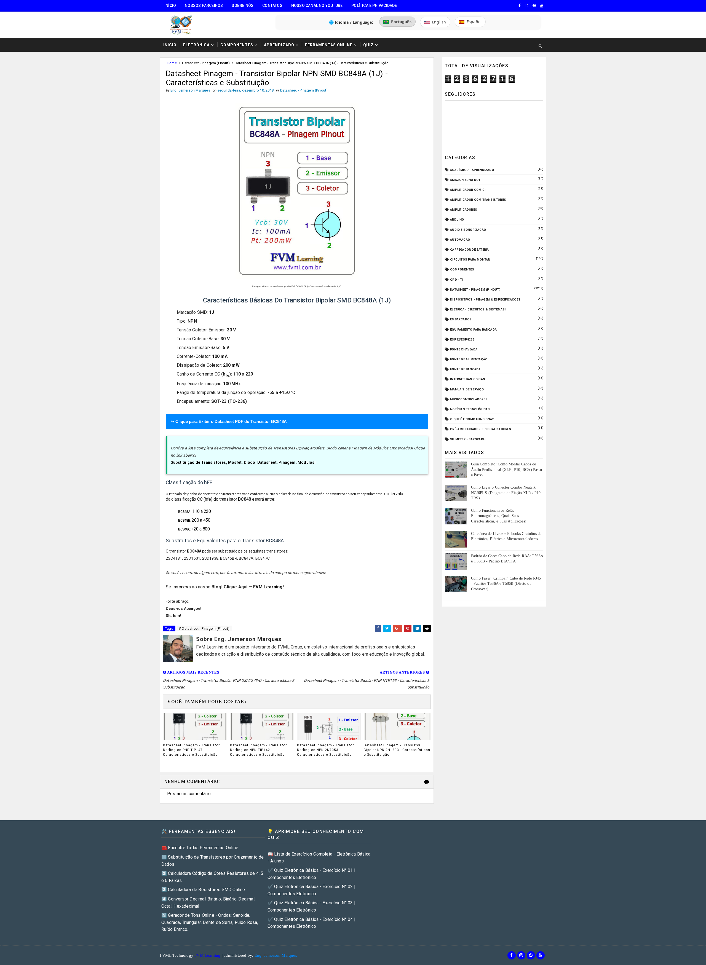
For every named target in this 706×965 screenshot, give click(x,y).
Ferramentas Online (328, 45)
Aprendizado (279, 45)
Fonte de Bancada (465, 369)
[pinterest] (534, 5)
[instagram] (526, 5)
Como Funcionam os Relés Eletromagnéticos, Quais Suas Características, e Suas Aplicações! (498, 515)
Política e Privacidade (374, 5)
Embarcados (461, 319)
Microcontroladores (469, 399)
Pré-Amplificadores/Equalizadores (480, 429)
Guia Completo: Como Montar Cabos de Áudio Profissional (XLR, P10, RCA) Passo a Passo (506, 469)
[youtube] (542, 5)
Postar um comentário (189, 793)
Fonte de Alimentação (468, 359)
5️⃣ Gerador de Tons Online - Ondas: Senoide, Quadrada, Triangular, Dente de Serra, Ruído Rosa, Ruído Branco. (209, 922)
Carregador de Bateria (469, 249)
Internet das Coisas (467, 379)
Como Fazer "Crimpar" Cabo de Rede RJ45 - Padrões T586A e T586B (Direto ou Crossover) (506, 583)
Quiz (368, 45)
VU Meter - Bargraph (467, 439)
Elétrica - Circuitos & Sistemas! (478, 309)
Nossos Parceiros (204, 5)
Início (170, 5)
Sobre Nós (242, 5)
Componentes (236, 45)
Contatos (272, 5)
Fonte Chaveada (463, 349)
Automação (460, 240)
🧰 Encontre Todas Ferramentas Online (199, 847)
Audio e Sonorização (468, 230)
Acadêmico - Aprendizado (472, 170)
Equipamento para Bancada (473, 329)
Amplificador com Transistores (478, 200)
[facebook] (519, 5)
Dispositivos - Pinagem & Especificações (485, 299)
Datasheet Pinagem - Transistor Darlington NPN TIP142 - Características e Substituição (258, 750)
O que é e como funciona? (472, 419)
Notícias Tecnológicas (470, 409)
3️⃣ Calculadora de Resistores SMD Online (203, 889)
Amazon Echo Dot (465, 180)
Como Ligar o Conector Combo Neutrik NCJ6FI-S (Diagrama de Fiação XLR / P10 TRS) (506, 492)
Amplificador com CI (467, 190)
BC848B (184, 520)
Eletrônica (196, 45)
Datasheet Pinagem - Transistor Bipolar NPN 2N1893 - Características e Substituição (397, 750)
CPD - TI (456, 280)
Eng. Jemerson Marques (276, 955)
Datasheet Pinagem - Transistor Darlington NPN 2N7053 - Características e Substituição (325, 750)
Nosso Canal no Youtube (317, 5)
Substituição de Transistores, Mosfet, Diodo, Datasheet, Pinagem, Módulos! (243, 462)
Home (172, 63)
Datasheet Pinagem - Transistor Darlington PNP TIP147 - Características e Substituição (191, 750)
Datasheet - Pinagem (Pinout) (206, 63)
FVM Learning (267, 586)
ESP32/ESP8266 (462, 339)
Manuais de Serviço (467, 389)
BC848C (184, 529)
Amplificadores (463, 209)
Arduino (457, 219)
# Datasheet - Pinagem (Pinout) (204, 628)
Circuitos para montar (470, 259)
